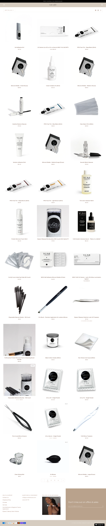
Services (5, 505)
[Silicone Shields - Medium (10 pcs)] (87, 68)
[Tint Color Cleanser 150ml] (87, 183)
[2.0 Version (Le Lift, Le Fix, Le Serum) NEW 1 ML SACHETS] (53, 29)
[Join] (101, 506)
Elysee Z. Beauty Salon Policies (11, 511)
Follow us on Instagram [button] (50, 495)
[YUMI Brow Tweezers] (87, 418)
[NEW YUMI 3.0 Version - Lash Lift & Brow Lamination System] (87, 259)
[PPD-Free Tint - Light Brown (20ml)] (53, 183)
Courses (5, 502)
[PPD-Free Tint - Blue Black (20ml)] (53, 106)
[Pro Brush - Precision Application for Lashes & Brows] (53, 299)
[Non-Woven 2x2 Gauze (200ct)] (87, 340)
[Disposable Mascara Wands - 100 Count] (19, 299)
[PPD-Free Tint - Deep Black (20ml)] (87, 29)
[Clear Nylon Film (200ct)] (87, 106)
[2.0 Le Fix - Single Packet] (87, 380)
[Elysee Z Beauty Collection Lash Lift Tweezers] (87, 299)
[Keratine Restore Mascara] (19, 106)
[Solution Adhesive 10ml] (19, 144)
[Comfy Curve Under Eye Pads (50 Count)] (19, 259)
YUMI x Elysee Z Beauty (80, 522)
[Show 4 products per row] (101, 10)
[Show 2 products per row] (95, 10)
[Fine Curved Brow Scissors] (19, 418)
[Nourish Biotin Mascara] (87, 144)
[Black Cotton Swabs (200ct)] (53, 340)
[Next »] (63, 480)
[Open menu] (5, 5)
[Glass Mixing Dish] (19, 456)
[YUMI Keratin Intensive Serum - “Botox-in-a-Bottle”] (87, 221)
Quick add (19, 43)
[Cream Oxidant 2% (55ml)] (53, 68)
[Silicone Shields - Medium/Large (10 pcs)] (53, 144)
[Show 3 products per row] (98, 10)
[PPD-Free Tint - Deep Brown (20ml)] (19, 183)
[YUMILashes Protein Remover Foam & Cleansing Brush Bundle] (19, 340)
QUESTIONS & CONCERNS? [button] (29, 495)
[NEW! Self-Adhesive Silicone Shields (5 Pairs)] (53, 259)
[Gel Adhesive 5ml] (19, 29)
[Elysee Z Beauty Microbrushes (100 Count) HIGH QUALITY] (53, 221)
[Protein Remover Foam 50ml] (19, 221)
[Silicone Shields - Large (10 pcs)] (87, 456)
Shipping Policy (7, 500)
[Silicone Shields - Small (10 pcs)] (19, 68)
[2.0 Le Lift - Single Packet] (53, 380)
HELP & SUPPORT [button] (7, 495)
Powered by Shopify (97, 522)
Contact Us (6, 497)
